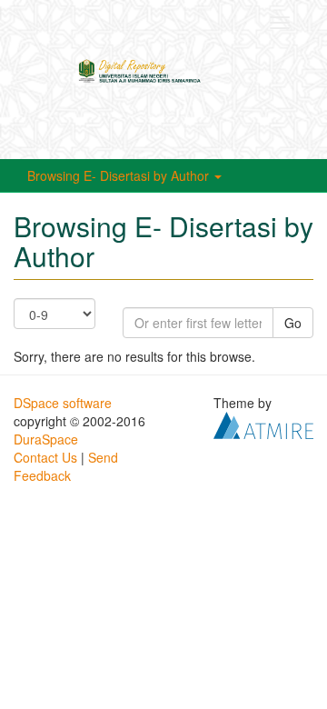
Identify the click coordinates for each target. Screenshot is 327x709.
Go (293, 323)
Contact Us (45, 457)
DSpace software (63, 403)
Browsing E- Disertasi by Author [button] (120, 175)
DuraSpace (46, 439)
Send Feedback (66, 466)
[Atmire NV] (263, 423)
